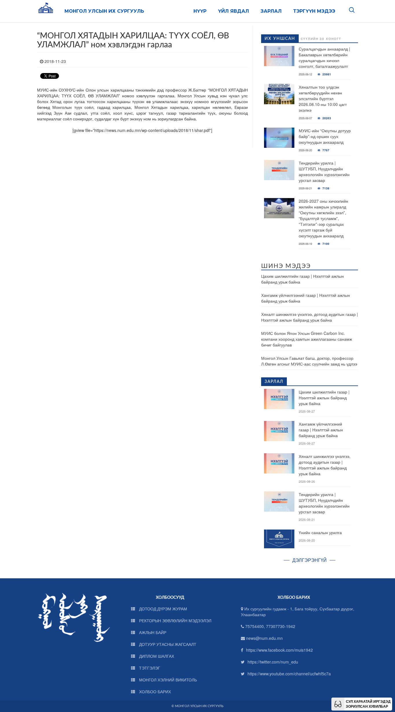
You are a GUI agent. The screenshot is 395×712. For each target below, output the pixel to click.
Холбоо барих (154, 691)
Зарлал (271, 11)
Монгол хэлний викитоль (167, 680)
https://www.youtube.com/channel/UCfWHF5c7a (289, 673)
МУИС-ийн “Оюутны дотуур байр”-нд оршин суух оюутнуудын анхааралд (325, 136)
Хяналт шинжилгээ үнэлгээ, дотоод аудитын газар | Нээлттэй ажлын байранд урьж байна (309, 317)
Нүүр (199, 11)
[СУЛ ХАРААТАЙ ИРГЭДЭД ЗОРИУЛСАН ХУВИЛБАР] (337, 703)
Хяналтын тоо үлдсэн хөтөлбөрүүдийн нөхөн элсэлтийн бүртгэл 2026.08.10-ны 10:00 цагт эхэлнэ (323, 98)
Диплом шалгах (156, 656)
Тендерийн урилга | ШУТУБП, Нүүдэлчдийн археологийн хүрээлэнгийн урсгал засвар (324, 171)
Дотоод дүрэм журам (162, 609)
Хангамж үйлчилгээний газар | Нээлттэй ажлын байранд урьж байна (321, 429)
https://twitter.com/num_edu (273, 662)
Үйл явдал (233, 11)
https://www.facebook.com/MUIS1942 (279, 650)
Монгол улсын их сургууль (104, 11)
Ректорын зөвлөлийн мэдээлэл (174, 620)
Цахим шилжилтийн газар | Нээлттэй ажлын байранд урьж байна (324, 397)
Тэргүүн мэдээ (314, 11)
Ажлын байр (152, 632)
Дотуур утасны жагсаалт (167, 644)
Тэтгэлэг (149, 668)
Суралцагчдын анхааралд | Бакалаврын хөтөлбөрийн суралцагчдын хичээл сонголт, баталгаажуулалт (324, 57)
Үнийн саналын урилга (320, 532)
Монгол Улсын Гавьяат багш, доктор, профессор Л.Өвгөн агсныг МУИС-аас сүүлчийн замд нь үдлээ (309, 361)
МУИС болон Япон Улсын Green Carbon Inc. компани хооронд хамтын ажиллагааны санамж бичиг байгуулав (306, 339)
